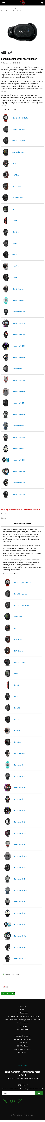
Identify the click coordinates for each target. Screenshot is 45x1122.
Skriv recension (8, 993)
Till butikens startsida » (8, 514)
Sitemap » (4, 518)
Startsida (4, 9)
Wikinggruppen (29, 1115)
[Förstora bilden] (22, 31)
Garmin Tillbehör (15, 9)
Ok (39, 1093)
